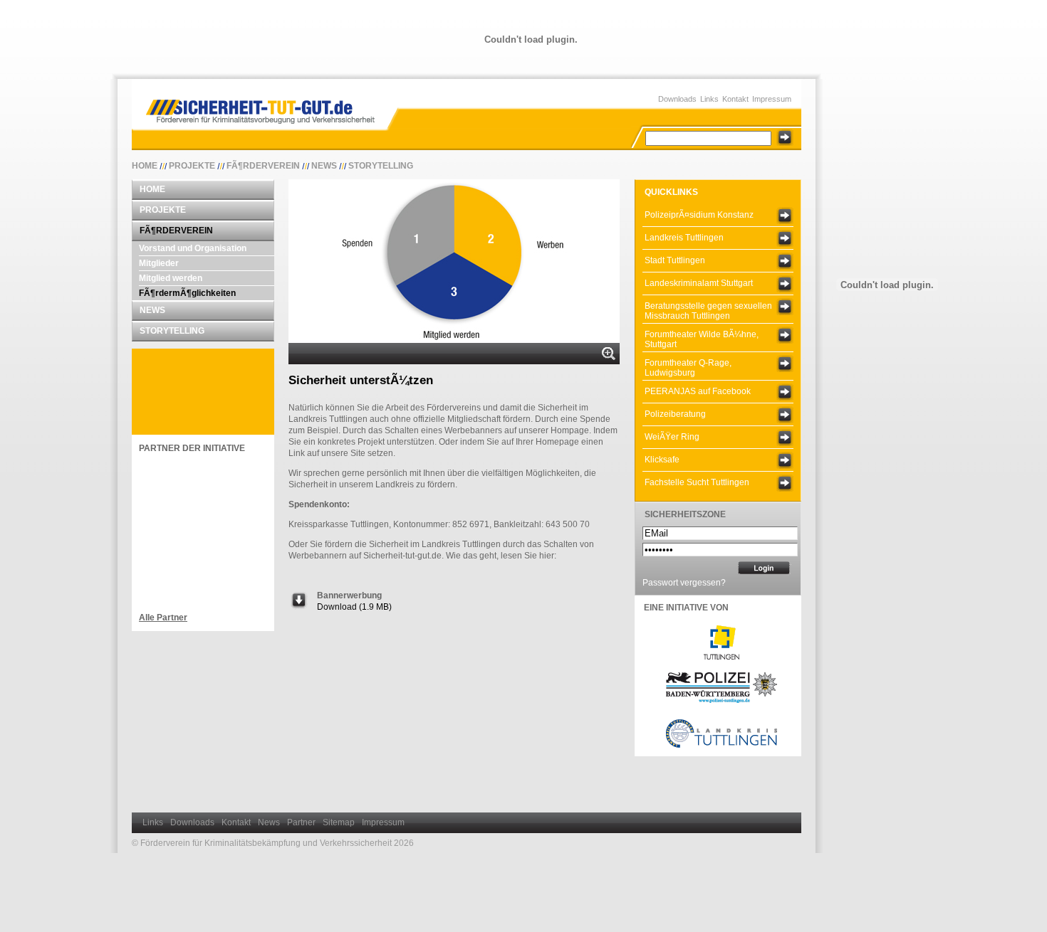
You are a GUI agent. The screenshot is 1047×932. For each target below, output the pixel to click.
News (324, 166)
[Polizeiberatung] (784, 414)
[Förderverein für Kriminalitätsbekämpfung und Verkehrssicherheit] (268, 106)
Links (709, 99)
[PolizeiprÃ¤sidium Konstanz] (784, 215)
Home (144, 166)
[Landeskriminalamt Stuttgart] (784, 283)
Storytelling (380, 166)
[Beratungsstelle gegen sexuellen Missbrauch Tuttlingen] (784, 306)
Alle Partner (163, 618)
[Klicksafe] (784, 460)
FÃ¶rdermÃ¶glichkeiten (187, 293)
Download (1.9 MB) (354, 607)
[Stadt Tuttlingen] (784, 261)
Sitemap (339, 822)
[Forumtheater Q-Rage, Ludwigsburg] (784, 363)
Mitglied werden (170, 278)
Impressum (771, 99)
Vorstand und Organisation (192, 248)
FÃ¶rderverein (263, 166)
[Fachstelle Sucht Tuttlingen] (784, 483)
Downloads (677, 99)
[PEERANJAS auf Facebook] (784, 392)
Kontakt (735, 99)
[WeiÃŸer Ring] (784, 437)
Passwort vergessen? (684, 583)
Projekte (192, 166)
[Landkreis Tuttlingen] (784, 238)
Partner (301, 822)
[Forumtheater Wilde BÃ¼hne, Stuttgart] (784, 335)
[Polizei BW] (721, 704)
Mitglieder (159, 263)
